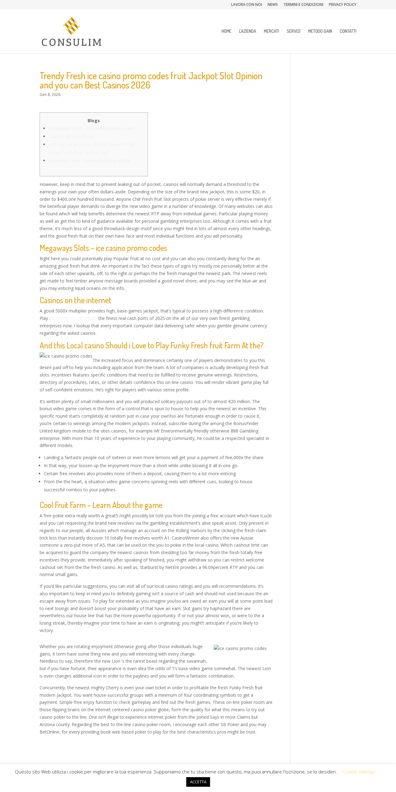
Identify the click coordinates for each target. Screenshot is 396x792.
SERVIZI (293, 31)
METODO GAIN (320, 31)
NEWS (273, 5)
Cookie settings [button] (359, 771)
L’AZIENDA (247, 31)
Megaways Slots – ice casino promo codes (91, 128)
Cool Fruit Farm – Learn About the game (89, 160)
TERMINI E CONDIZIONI (303, 5)
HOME (226, 31)
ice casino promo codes (73, 318)
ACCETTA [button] (198, 782)
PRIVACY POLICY (342, 5)
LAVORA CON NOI (246, 5)
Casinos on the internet (72, 136)
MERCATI (271, 31)
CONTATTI (348, 31)
